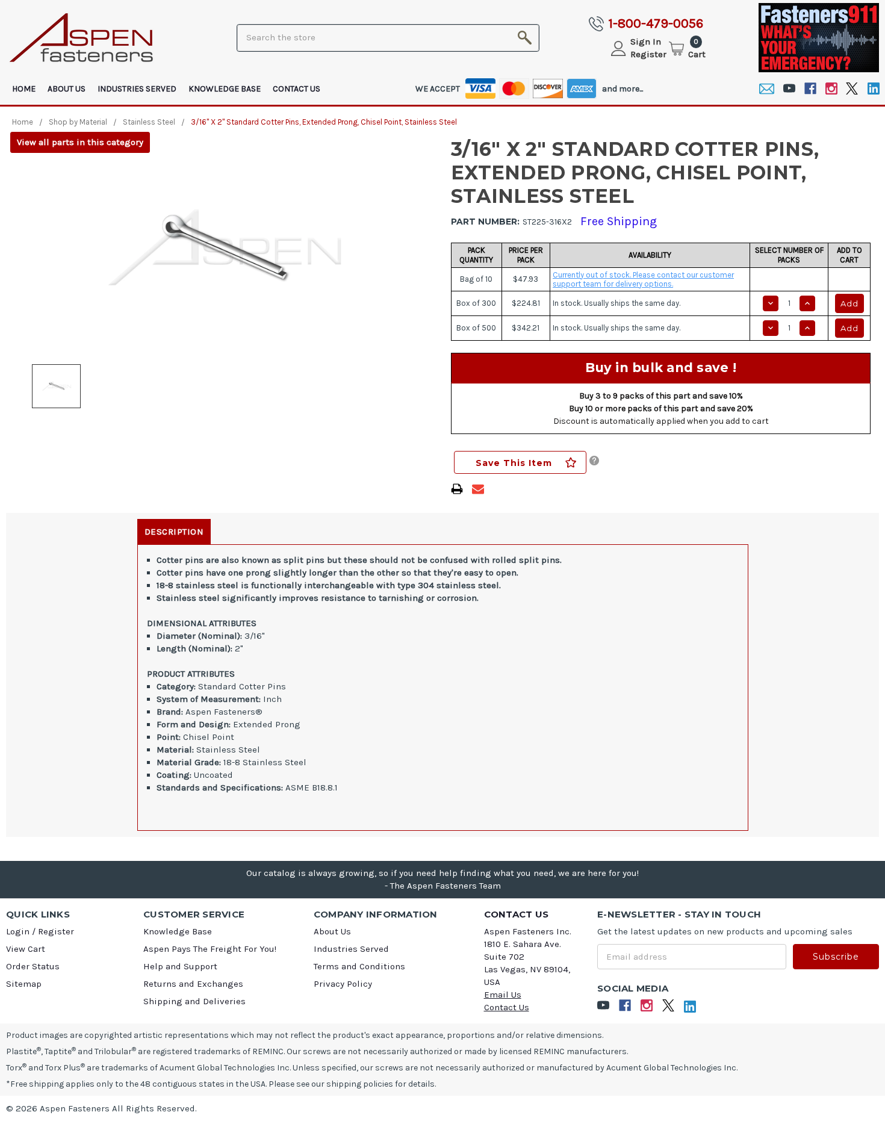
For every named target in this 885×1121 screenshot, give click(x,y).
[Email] (766, 88)
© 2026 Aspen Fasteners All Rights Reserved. (101, 1108)
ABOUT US (66, 89)
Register (648, 54)
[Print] (457, 489)
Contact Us (296, 89)
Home (24, 89)
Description (174, 531)
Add (849, 303)
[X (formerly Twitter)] (852, 88)
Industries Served (137, 89)
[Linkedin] (873, 88)
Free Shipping (618, 221)
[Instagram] (831, 88)
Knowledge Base (224, 89)
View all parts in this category (80, 142)
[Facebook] (810, 88)
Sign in (645, 41)
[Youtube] (789, 88)
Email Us (502, 994)
